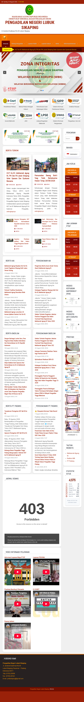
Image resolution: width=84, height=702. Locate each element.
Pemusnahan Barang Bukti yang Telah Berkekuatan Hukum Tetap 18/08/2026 (46, 178)
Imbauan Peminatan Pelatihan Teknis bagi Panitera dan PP (46, 352)
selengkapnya (11, 211)
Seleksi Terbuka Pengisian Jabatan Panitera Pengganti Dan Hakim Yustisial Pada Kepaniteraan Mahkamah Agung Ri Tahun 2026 (45, 317)
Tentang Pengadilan (17, 43)
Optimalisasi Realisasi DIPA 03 (44, 359)
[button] (4, 72)
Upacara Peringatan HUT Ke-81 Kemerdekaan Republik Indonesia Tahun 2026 (21, 222)
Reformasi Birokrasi (70, 43)
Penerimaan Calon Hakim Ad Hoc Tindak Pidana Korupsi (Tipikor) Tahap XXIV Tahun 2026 (46, 433)
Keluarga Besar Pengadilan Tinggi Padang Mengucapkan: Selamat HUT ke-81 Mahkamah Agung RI (15, 452)
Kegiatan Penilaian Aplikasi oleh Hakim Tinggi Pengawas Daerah (21, 241)
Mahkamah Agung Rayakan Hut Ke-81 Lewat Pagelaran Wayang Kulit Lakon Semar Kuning (16, 268)
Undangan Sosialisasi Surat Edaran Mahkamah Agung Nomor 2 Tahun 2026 (45, 367)
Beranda (5, 43)
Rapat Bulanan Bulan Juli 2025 (49, 240)
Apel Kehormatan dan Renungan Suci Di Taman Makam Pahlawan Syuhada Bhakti (49, 222)
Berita (57, 43)
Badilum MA (71, 458)
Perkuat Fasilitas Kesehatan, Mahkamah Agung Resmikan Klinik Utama (15, 292)
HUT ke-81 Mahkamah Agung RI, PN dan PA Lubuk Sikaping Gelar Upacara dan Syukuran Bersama (46, 49)
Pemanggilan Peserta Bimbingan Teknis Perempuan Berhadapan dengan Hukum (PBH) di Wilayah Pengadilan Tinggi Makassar (46, 392)
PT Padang (70, 461)
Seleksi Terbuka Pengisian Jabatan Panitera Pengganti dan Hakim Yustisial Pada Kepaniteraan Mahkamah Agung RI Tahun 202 (45, 341)
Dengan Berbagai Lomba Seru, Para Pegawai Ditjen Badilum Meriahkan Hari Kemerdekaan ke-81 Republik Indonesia (15, 341)
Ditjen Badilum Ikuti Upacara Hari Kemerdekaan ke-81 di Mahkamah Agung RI (15, 365)
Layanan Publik (32, 43)
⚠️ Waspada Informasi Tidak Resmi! (46, 411)
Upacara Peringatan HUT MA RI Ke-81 (16, 433)
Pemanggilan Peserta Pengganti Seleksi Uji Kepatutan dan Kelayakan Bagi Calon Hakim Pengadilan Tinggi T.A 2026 (46, 379)
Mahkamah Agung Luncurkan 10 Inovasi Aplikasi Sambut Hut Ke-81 (15, 313)
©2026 (52, 689)
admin (20, 184)
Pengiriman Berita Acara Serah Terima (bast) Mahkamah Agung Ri (46, 267)
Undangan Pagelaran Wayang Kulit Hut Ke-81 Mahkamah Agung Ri (46, 291)
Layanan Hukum (46, 43)
